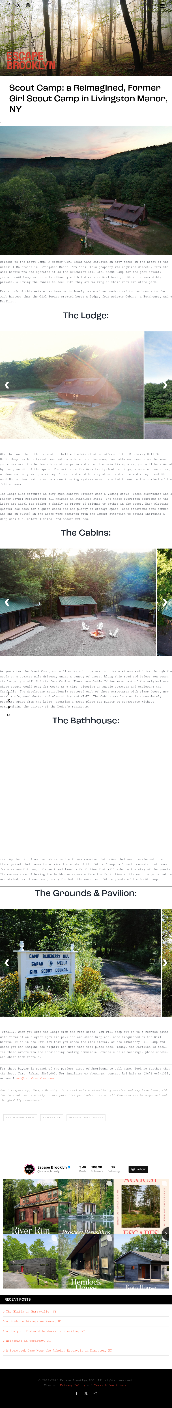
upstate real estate (86, 1117)
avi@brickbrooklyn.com (35, 1078)
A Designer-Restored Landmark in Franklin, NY (45, 1331)
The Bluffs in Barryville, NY (31, 1311)
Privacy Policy (72, 1385)
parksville (52, 1117)
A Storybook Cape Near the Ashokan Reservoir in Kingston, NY (59, 1350)
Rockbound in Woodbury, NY (28, 1341)
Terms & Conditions (110, 1385)
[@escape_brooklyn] (29, 1169)
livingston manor (20, 1117)
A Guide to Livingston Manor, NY (34, 1321)
